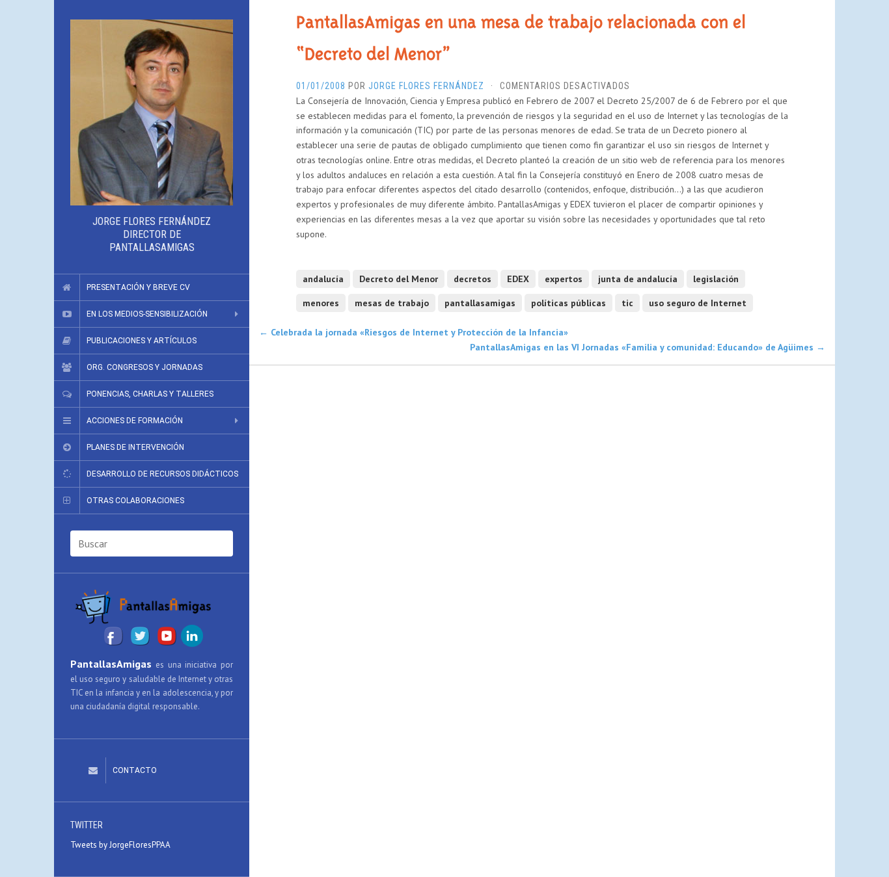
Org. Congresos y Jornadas (144, 367)
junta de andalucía (637, 279)
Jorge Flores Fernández (426, 86)
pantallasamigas (479, 303)
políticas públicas (568, 303)
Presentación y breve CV (138, 287)
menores (321, 303)
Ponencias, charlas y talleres (150, 394)
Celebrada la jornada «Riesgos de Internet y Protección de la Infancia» (413, 332)
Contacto (135, 770)
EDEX (518, 279)
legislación (716, 279)
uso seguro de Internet (697, 303)
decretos (472, 279)
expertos (563, 279)
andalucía (323, 279)
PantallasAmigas (111, 663)
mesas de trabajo (392, 303)
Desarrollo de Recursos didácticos (162, 473)
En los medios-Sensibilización (147, 314)
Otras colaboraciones (135, 500)
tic (627, 303)
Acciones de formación (135, 420)
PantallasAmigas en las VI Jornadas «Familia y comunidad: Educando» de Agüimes (647, 347)
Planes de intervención (135, 447)
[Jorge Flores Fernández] (151, 112)
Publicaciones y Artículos (142, 340)
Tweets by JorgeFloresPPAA (120, 844)
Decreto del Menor (398, 279)
